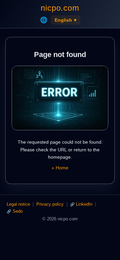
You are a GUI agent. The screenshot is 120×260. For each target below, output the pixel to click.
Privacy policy (50, 204)
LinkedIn (84, 204)
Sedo (18, 211)
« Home (60, 167)
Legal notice (18, 204)
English (65, 20)
